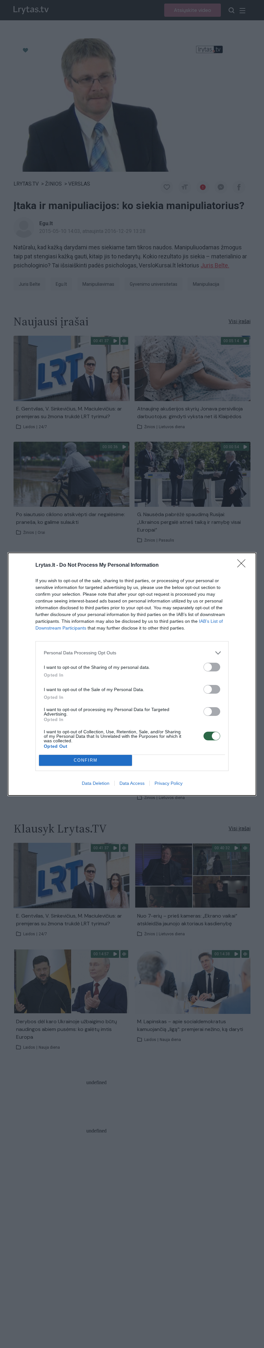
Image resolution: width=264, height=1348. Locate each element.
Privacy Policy (169, 783)
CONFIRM (86, 760)
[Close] (243, 565)
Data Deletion (95, 783)
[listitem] (132, 653)
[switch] (211, 667)
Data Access (132, 783)
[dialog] (132, 674)
